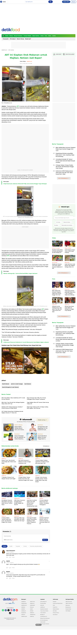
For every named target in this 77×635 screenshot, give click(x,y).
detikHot (23, 609)
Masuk (73, 1)
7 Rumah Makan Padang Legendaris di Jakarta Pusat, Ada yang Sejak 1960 (42, 462)
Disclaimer (55, 614)
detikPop (32, 616)
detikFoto (32, 612)
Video (49, 35)
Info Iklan (55, 610)
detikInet (23, 607)
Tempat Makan (27, 35)
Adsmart (42, 605)
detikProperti (24, 616)
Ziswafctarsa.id (43, 616)
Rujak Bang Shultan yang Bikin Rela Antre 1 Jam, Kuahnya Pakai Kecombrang (65, 155)
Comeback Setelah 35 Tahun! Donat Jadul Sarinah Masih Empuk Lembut (65, 161)
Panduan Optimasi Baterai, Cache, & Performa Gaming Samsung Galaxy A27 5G (44, 520)
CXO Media (68, 610)
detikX (31, 609)
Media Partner (56, 609)
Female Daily (68, 609)
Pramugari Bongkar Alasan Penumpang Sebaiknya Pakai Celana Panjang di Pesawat (31, 520)
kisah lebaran (5, 383)
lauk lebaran (27, 383)
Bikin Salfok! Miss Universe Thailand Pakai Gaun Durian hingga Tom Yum (65, 149)
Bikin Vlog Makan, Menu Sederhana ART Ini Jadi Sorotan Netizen (13, 398)
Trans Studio (43, 612)
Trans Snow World (44, 610)
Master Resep (20, 38)
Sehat (42, 35)
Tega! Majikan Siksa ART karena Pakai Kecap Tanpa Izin (38, 403)
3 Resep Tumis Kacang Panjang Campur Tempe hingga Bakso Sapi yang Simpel (41, 479)
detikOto (23, 614)
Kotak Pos (55, 607)
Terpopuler (6, 38)
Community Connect (44, 623)
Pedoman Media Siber (57, 603)
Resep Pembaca (18, 35)
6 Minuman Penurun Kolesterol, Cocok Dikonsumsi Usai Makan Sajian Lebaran (26, 342)
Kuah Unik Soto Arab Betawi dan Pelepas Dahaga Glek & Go (70, 265)
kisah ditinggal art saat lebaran (10, 387)
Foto (46, 35)
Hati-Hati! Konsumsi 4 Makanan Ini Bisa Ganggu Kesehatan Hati (24, 462)
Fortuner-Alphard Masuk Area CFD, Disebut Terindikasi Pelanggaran (44, 502)
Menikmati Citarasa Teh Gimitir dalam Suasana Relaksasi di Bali (57, 266)
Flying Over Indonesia (44, 618)
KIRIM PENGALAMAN (69, 54)
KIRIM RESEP (58, 54)
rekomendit (42, 621)
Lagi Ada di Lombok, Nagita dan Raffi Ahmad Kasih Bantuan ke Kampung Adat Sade (32, 503)
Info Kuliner (11, 50)
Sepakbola (23, 612)
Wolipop (32, 607)
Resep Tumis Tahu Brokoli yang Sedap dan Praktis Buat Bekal (9, 462)
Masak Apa (28, 38)
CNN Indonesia (69, 601)
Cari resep (58, 222)
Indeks (54, 35)
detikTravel (32, 601)
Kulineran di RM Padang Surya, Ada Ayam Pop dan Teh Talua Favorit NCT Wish (64, 172)
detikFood (4, 50)
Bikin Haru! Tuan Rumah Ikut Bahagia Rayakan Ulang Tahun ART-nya (13, 403)
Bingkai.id (42, 614)
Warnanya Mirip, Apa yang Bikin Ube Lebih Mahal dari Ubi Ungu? (19, 519)
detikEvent (42, 607)
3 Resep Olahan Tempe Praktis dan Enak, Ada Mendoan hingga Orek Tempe (25, 479)
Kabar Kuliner (35, 35)
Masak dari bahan (67, 222)
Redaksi (54, 601)
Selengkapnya (46, 446)
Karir (54, 605)
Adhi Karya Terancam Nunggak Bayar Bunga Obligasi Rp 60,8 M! (19, 502)
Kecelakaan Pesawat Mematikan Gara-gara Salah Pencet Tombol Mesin (7, 502)
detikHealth (32, 605)
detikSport (23, 610)
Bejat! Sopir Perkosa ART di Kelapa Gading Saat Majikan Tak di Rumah (37, 407)
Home (6, 35)
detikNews (23, 601)
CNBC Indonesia (69, 603)
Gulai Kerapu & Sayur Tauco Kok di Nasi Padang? (70, 251)
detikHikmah (32, 614)
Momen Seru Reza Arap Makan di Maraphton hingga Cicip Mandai (69, 308)
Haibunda (68, 605)
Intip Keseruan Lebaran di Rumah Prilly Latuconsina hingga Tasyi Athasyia (25, 183)
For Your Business (44, 620)
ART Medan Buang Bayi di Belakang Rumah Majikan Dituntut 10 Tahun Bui (12, 412)
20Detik (31, 610)
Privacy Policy (56, 612)
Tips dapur (56, 225)
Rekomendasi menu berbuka (67, 225)
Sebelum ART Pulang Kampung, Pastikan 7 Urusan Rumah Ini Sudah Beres (12, 407)
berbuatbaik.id (43, 601)
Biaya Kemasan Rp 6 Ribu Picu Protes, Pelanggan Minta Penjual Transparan (36, 398)
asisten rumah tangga (17, 383)
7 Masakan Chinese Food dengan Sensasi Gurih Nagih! (8, 478)
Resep (11, 35)
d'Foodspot (13, 38)
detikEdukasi (24, 603)
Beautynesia (68, 607)
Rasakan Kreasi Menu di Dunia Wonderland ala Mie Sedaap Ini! (57, 251)
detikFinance (24, 605)
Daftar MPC (66, 1)
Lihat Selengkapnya (63, 178)
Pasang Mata (43, 603)
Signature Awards (44, 609)
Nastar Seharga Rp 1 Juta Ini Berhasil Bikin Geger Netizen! (20, 273)
